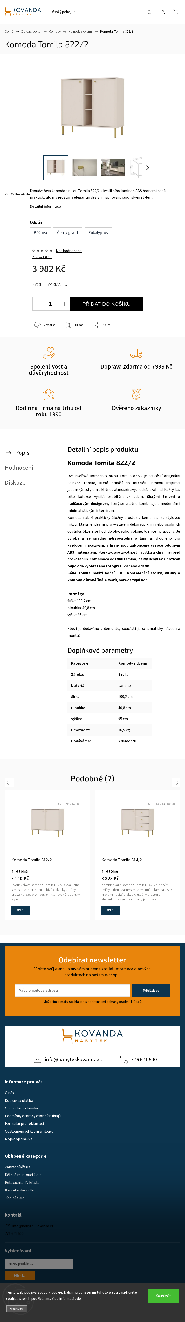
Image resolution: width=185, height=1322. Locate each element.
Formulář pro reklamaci (24, 1123)
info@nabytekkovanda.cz (74, 1059)
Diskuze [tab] (15, 482)
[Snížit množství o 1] (39, 304)
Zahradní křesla (17, 1167)
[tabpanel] (137, 855)
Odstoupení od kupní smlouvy (29, 1131)
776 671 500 (144, 1059)
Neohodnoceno (69, 251)
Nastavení (16, 1309)
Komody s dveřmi (133, 663)
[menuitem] (63, 12)
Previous (10, 782)
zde (78, 1298)
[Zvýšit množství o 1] (64, 304)
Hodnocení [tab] (19, 467)
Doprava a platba (19, 1100)
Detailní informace (45, 206)
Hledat (20, 1275)
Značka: (42, 257)
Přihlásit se (151, 990)
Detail (20, 910)
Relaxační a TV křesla (22, 1182)
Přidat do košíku (106, 304)
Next (176, 782)
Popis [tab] (22, 452)
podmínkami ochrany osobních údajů (115, 1001)
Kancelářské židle (19, 1190)
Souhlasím (163, 1296)
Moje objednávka (18, 1139)
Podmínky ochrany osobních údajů (33, 1116)
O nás (9, 1092)
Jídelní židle (14, 1198)
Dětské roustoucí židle (23, 1174)
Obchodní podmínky (21, 1108)
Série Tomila (79, 573)
